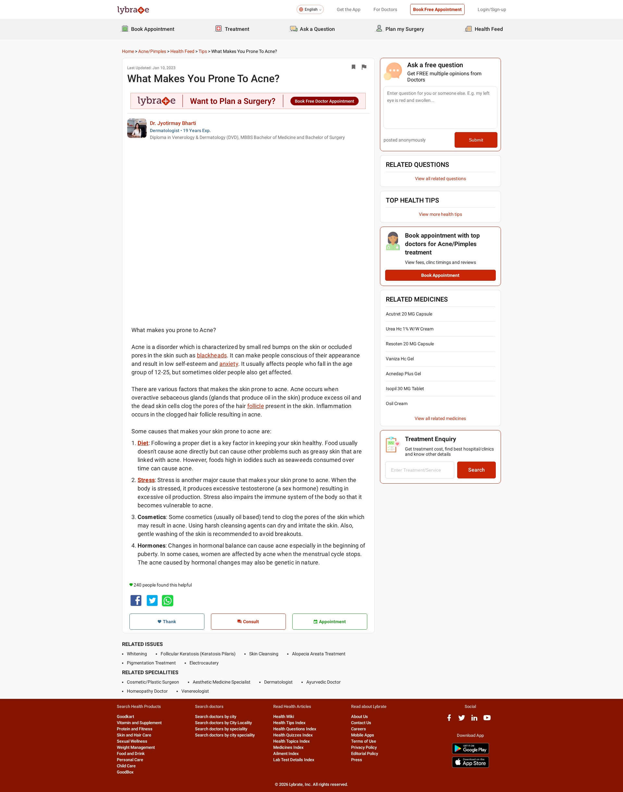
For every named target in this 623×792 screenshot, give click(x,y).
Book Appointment (440, 275)
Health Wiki (283, 716)
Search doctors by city (215, 716)
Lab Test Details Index (293, 759)
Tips (203, 51)
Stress (146, 479)
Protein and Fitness (135, 728)
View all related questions (440, 178)
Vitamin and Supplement (139, 722)
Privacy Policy (364, 747)
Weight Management (136, 747)
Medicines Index (288, 747)
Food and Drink (131, 753)
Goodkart (125, 716)
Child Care (126, 765)
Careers (358, 728)
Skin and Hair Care (134, 735)
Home (128, 51)
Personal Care (130, 759)
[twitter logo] (462, 720)
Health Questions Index (294, 728)
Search (476, 470)
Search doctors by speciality (221, 728)
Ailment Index (286, 753)
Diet (143, 442)
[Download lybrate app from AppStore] (470, 766)
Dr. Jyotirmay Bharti (173, 123)
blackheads (212, 355)
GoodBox (125, 772)
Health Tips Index (289, 722)
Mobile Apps (362, 735)
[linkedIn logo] (474, 720)
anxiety (228, 363)
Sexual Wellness (132, 741)
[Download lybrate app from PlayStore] (470, 752)
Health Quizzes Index (293, 735)
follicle (255, 405)
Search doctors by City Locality (223, 722)
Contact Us (361, 722)
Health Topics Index (291, 741)
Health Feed (182, 51)
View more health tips (440, 214)
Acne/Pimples (152, 51)
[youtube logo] (487, 720)
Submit (476, 139)
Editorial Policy (364, 753)
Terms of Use (363, 741)
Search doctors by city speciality (225, 735)
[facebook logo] (449, 720)
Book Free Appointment (437, 9)
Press (356, 759)
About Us (359, 716)
